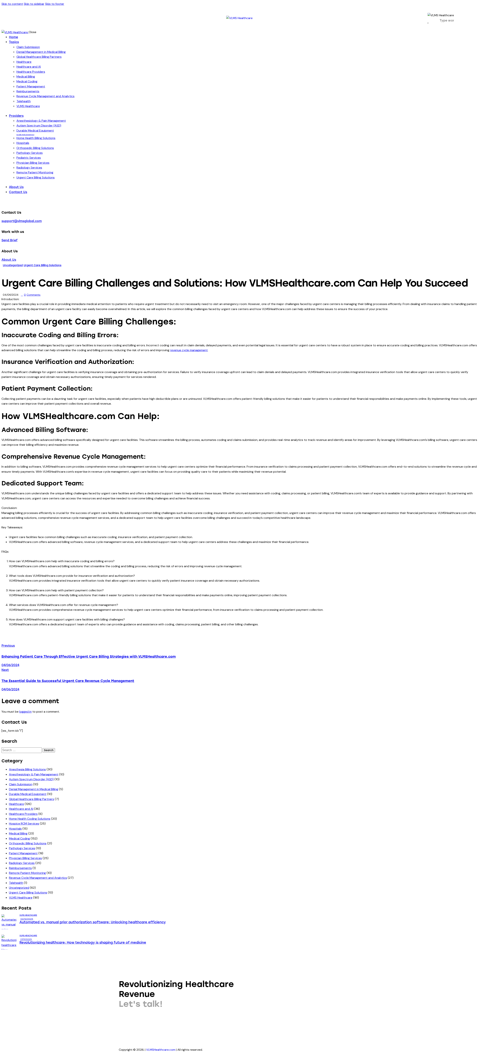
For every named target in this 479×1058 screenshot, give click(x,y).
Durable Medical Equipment (27, 794)
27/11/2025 (26, 939)
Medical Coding (19, 838)
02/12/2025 (26, 918)
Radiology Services (22, 863)
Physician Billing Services (25, 858)
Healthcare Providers (23, 814)
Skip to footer (54, 4)
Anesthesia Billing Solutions (27, 769)
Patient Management (23, 853)
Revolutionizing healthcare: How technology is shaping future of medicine (82, 942)
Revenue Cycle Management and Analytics (38, 878)
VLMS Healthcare (20, 898)
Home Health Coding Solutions (29, 819)
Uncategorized (13, 265)
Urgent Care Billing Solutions (42, 265)
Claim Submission (20, 784)
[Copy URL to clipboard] (33, 639)
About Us (8, 259)
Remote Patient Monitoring (27, 873)
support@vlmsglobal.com (21, 221)
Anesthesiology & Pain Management (33, 774)
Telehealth (16, 883)
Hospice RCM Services (24, 824)
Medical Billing (18, 833)
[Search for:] (21, 750)
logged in (25, 712)
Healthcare (16, 804)
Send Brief (9, 240)
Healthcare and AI (21, 809)
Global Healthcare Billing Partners (31, 799)
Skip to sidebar (34, 4)
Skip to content (12, 4)
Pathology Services (22, 848)
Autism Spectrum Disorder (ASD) (31, 779)
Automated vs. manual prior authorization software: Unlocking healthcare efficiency (92, 922)
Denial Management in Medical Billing (33, 789)
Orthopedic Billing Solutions (27, 843)
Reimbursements (20, 868)
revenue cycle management (189, 350)
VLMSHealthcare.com (160, 1050)
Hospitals (15, 829)
